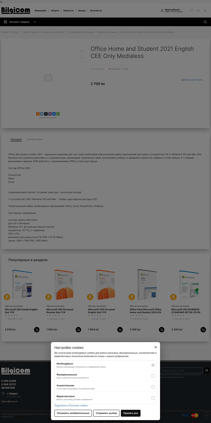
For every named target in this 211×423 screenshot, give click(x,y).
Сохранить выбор (106, 413)
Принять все (130, 413)
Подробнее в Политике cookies (71, 405)
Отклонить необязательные (73, 413)
